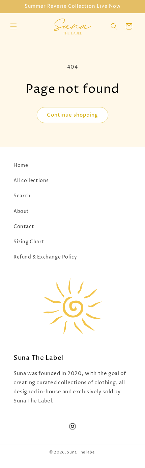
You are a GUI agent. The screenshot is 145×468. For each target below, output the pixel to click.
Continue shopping (72, 115)
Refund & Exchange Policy (45, 257)
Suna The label (81, 452)
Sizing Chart (28, 242)
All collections (31, 180)
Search (22, 196)
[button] (13, 26)
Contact (23, 226)
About (21, 211)
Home (20, 165)
